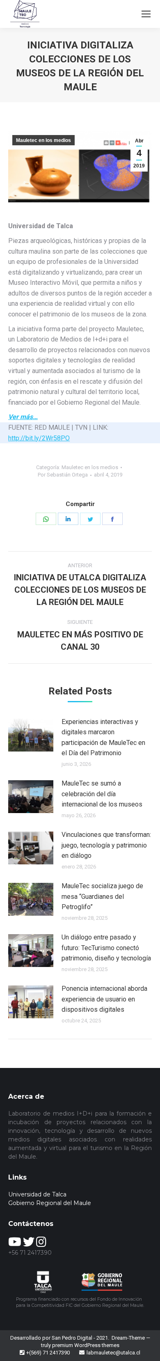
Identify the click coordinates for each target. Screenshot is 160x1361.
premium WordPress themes (85, 1345)
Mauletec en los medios (43, 140)
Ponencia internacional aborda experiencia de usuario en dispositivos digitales (104, 999)
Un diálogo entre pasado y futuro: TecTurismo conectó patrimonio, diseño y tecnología (106, 947)
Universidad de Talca (37, 1194)
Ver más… (23, 417)
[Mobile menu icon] (146, 14)
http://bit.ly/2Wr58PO (39, 438)
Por (63, 475)
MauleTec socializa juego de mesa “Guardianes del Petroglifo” (102, 896)
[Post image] (30, 735)
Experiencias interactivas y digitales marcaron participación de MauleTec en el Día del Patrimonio (103, 737)
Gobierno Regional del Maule (49, 1203)
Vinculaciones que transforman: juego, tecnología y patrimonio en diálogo (106, 845)
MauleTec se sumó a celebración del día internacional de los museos (102, 793)
